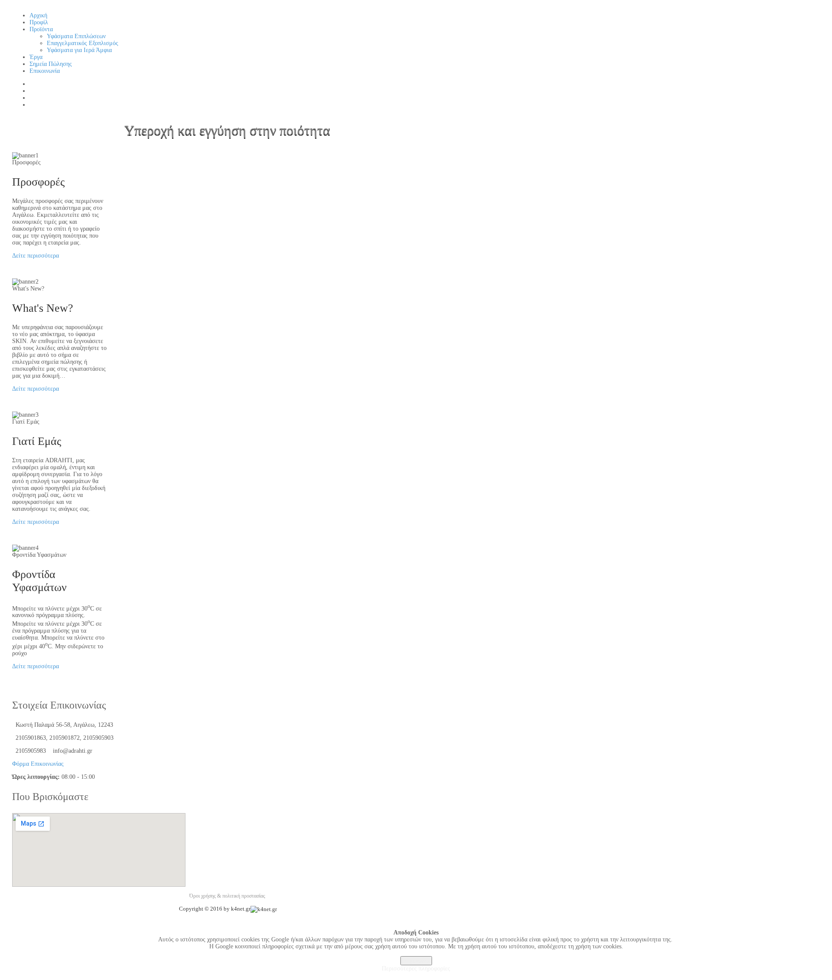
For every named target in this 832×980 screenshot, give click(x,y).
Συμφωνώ (416, 960)
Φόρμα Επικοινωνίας (38, 764)
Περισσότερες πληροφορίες (416, 968)
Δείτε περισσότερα (35, 255)
